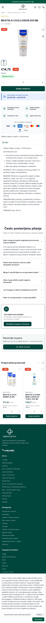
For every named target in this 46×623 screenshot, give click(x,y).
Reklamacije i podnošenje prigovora (14, 487)
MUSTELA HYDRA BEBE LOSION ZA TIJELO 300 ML (32, 397)
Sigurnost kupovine (8, 478)
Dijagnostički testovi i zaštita (11, 541)
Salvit (4, 560)
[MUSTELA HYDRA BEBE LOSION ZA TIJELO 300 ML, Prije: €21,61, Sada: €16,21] (34, 379)
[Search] (39, 7)
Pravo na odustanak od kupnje (12, 484)
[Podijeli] (43, 36)
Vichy (4, 569)
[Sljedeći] (43, 363)
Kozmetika (5, 514)
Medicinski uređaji (8, 535)
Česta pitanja (6, 496)
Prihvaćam (38, 619)
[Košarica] (35, 7)
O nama (4, 460)
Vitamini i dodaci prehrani (10, 517)
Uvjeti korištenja (7, 472)
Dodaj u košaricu (11, 416)
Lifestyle (5, 526)
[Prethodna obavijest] (2, 1)
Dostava (5, 466)
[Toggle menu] (2, 7)
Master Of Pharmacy (9, 557)
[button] (43, 30)
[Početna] (23, 7)
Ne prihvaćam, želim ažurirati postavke (17, 614)
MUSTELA (5, 16)
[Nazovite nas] (43, 7)
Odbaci (39, 614)
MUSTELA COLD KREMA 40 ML (9, 396)
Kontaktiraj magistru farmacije (17, 324)
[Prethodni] (38, 363)
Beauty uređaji (7, 532)
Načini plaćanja (7, 463)
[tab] (5, 142)
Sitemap (4, 502)
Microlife (5, 566)
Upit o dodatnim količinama (11, 469)
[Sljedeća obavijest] (44, 1)
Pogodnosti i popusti (9, 511)
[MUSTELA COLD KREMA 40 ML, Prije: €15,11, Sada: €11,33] (11, 379)
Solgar (4, 554)
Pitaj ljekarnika (7, 493)
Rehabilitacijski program (10, 538)
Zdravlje (5, 523)
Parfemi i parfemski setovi (10, 529)
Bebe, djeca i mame (8, 520)
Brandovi (5, 544)
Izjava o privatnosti (8, 475)
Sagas (4, 563)
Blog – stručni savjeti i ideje (11, 490)
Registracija (6, 481)
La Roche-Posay (7, 572)
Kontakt (4, 499)
